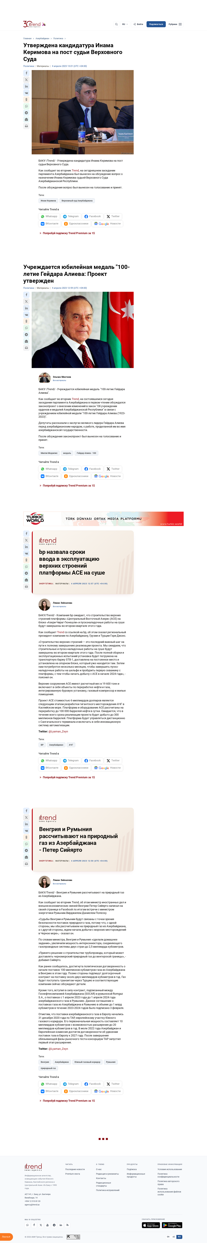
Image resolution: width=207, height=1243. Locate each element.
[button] (26, 73)
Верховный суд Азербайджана (77, 200)
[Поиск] (116, 24)
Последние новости (75, 1169)
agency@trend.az (32, 1205)
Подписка (132, 1169)
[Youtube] (47, 1225)
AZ (174, 1237)
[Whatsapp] (27, 1225)
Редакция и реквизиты (107, 1174)
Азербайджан (56, 745)
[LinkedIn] (60, 1225)
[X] (40, 1225)
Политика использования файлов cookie (169, 1191)
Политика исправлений (107, 1190)
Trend (75, 170)
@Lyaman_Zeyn (58, 731)
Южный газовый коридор (87, 1062)
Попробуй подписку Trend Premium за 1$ (68, 233)
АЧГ (71, 745)
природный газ (48, 1068)
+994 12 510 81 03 (32, 1201)
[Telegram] (54, 1225)
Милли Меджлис (49, 453)
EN (168, 1237)
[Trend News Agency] (33, 1167)
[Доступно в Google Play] (172, 1225)
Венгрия (45, 1062)
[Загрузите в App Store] (151, 1225)
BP (42, 745)
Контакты (101, 1178)
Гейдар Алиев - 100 (86, 453)
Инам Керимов (48, 200)
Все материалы (59, 380)
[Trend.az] (34, 24)
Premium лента (72, 1174)
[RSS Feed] (67, 1225)
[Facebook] (34, 1225)
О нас (99, 1169)
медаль (67, 453)
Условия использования (170, 1169)
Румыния (110, 1062)
